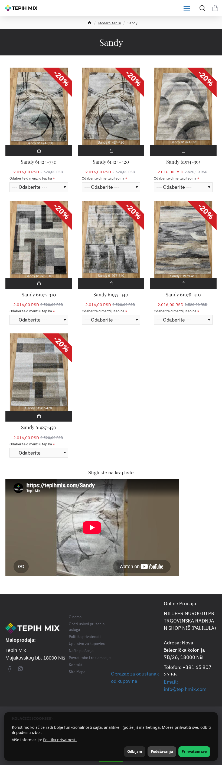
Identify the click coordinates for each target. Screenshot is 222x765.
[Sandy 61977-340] (111, 239)
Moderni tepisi (109, 23)
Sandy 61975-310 (39, 295)
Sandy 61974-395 (183, 162)
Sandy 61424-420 (111, 162)
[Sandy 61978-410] (183, 239)
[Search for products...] (201, 8)
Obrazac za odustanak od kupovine (135, 677)
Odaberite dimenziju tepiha (30, 178)
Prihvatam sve (194, 751)
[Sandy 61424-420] (111, 106)
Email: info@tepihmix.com (185, 685)
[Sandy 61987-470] (38, 372)
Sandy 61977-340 (110, 295)
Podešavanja (162, 751)
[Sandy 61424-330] (38, 106)
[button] (38, 150)
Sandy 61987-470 (38, 427)
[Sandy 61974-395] (183, 106)
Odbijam (134, 751)
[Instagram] (20, 668)
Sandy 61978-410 (183, 295)
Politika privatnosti (60, 739)
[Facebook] (9, 668)
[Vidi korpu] (215, 8)
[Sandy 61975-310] (38, 239)
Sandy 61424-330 (39, 162)
